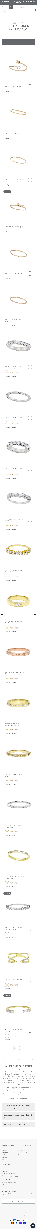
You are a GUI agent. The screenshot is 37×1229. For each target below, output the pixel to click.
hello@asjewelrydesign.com (9, 1182)
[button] (3, 7)
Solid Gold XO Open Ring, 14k (13, 86)
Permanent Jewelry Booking (25, 1148)
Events (3, 1154)
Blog (3, 1159)
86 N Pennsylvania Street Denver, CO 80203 (11, 1175)
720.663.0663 (5, 1184)
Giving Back (5, 1152)
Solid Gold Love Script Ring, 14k (14, 227)
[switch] (4, 11)
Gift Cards (4, 1157)
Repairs (4, 1150)
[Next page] (22, 1048)
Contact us (20, 1154)
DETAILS (18, 3)
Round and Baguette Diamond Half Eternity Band (14, 928)
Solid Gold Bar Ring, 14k (12, 133)
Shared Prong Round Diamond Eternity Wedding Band (14, 367)
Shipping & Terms (22, 1152)
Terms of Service (23, 1216)
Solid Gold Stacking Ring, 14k (13, 273)
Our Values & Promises (8, 1145)
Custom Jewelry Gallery (24, 1150)
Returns (4, 1148)
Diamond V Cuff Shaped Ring (13, 979)
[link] (18, 65)
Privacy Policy (13, 1216)
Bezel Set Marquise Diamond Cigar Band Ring (13, 622)
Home (14, 22)
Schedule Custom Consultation (26, 1145)
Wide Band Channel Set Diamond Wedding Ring (12, 724)
